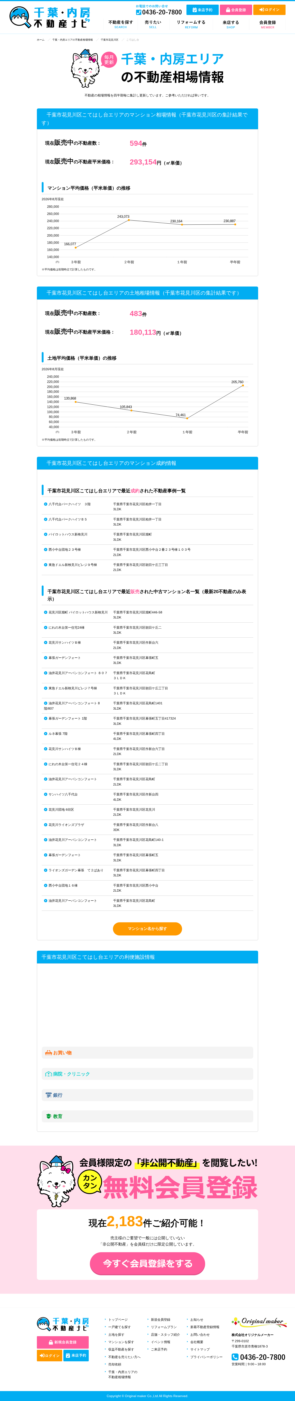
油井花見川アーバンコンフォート (73, 779)
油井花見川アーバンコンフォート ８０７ (78, 673)
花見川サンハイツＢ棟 (65, 642)
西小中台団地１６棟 (63, 885)
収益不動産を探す (121, 1349)
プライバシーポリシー (206, 1357)
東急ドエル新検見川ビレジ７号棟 (73, 688)
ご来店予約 (159, 1349)
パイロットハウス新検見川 (68, 534)
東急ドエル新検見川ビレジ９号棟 (73, 565)
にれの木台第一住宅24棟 (67, 627)
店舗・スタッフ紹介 (165, 1334)
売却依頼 (114, 1364)
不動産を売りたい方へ (124, 1357)
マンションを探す (121, 1342)
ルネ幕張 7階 (58, 733)
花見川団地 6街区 (61, 809)
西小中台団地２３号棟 (65, 549)
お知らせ (196, 1319)
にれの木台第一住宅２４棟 (68, 764)
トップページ (118, 1319)
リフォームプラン (164, 1327)
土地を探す (116, 1334)
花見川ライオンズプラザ (66, 825)
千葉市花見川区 (109, 39)
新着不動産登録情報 (204, 1327)
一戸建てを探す (119, 1327)
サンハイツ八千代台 (63, 794)
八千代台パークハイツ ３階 (70, 504)
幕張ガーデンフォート (65, 658)
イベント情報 (160, 1342)
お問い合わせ (200, 1334)
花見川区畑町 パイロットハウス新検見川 (78, 612)
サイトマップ (200, 1349)
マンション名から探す (147, 928)
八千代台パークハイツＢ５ (68, 519)
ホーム (40, 39)
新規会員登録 (160, 1319)
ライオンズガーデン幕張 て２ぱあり (76, 870)
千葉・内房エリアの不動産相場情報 (72, 39)
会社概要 (196, 1342)
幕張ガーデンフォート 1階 (68, 718)
